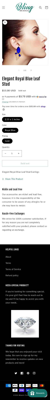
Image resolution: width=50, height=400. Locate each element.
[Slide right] (31, 70)
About (8, 257)
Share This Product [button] (14, 179)
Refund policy (12, 275)
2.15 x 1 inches (12, 119)
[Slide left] (19, 70)
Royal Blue (10, 130)
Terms (8, 263)
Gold (7, 141)
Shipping (5, 102)
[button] (3, 8)
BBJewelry (22, 395)
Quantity (5, 147)
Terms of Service (13, 269)
